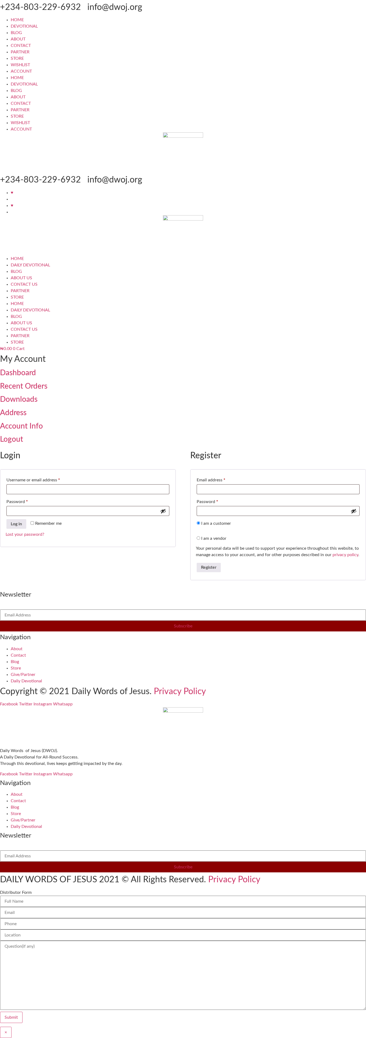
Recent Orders (23, 386)
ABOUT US (21, 278)
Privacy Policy (180, 691)
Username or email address (41, 480)
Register (208, 567)
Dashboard (18, 373)
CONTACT (21, 45)
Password (25, 501)
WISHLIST (20, 65)
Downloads (19, 399)
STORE (17, 58)
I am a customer (215, 523)
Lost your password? (25, 534)
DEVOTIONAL (24, 26)
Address (13, 412)
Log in (16, 524)
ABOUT (18, 39)
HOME (17, 20)
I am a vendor (213, 538)
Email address (219, 480)
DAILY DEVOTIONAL (30, 265)
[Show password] (163, 511)
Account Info (21, 426)
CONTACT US (24, 284)
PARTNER (20, 52)
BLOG (16, 33)
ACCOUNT (21, 71)
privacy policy (345, 555)
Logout (11, 439)
